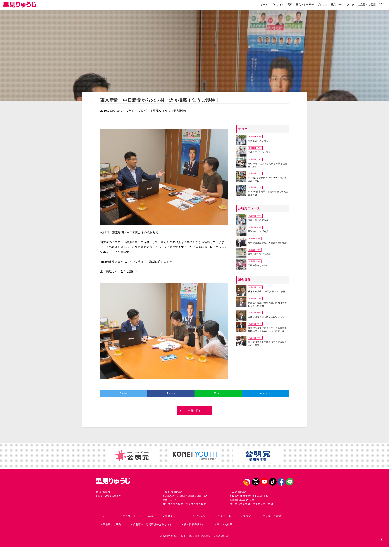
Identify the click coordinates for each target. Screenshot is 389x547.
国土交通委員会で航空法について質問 (267, 316)
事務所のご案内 (112, 524)
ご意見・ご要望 (367, 4)
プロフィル (277, 4)
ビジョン (322, 4)
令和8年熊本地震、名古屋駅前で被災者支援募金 (268, 193)
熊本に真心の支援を (258, 141)
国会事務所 (239, 491)
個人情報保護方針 (194, 524)
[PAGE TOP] (381, 539)
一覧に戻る (194, 410)
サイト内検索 (224, 524)
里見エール (337, 4)
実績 (290, 4)
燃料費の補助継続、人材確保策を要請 (267, 243)
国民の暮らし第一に (258, 265)
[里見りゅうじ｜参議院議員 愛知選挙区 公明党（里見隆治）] (19, 6)
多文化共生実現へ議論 (259, 254)
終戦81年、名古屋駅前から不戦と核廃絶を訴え (267, 165)
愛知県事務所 (173, 491)
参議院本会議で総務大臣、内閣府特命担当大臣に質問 (267, 304)
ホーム (264, 4)
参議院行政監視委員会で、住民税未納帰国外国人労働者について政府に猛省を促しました (267, 330)
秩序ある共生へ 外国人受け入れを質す (267, 291)
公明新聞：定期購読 (152, 524)
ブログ (351, 4)
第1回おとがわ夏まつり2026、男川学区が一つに (267, 179)
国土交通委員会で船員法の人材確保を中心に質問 (267, 344)
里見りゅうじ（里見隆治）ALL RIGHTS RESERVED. (201, 536)
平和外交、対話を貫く (259, 152)
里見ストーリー (305, 4)
